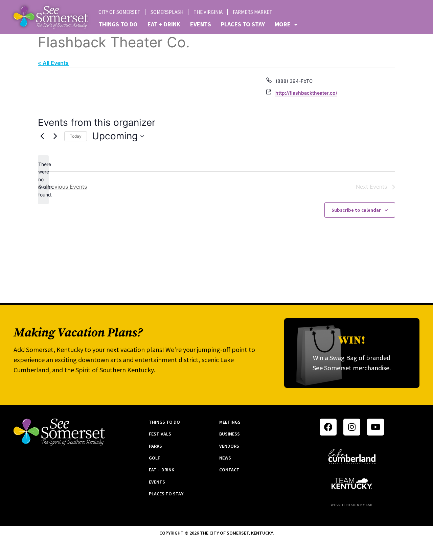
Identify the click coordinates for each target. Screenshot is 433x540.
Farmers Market (252, 12)
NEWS (225, 458)
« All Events (53, 63)
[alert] (43, 179)
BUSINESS (229, 434)
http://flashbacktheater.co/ (306, 93)
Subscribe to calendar (356, 210)
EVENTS (200, 24)
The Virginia (208, 12)
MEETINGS (230, 422)
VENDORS (229, 446)
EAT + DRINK (163, 24)
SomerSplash (167, 12)
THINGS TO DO (118, 24)
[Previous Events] (42, 136)
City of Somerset (119, 12)
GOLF (154, 458)
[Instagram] (351, 427)
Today (76, 136)
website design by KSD (352, 505)
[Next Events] (55, 136)
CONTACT (229, 470)
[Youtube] (375, 427)
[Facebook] (328, 427)
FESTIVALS (160, 434)
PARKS (155, 446)
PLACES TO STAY (243, 24)
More (283, 24)
